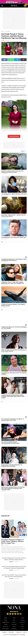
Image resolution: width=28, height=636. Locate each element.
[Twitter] (13, 614)
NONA (2, 31)
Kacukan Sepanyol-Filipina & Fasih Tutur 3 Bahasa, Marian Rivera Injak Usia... (12, 541)
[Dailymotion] (20, 614)
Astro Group (23, 634)
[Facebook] (8, 614)
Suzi (3, 40)
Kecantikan (8, 31)
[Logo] (14, 607)
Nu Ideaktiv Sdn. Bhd (13, 634)
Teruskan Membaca (14, 136)
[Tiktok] (15, 614)
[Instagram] (10, 614)
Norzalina (11, 561)
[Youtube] (18, 614)
